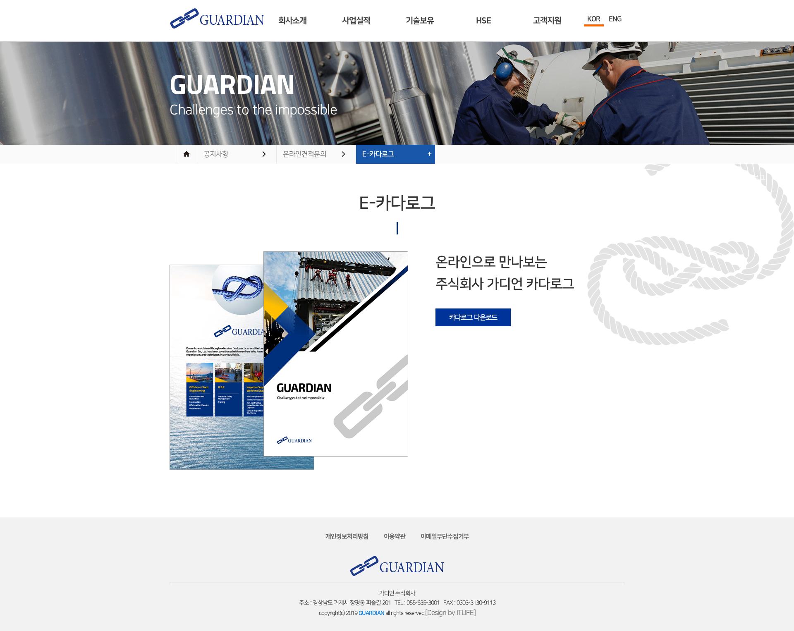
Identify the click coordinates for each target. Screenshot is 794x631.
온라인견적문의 (304, 154)
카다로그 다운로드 (473, 317)
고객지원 (547, 20)
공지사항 (215, 154)
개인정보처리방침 (346, 536)
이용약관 (394, 536)
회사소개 (292, 20)
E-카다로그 (378, 154)
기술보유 (420, 20)
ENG (615, 19)
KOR (593, 19)
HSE (483, 20)
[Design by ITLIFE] (450, 613)
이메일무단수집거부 (445, 536)
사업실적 (356, 20)
